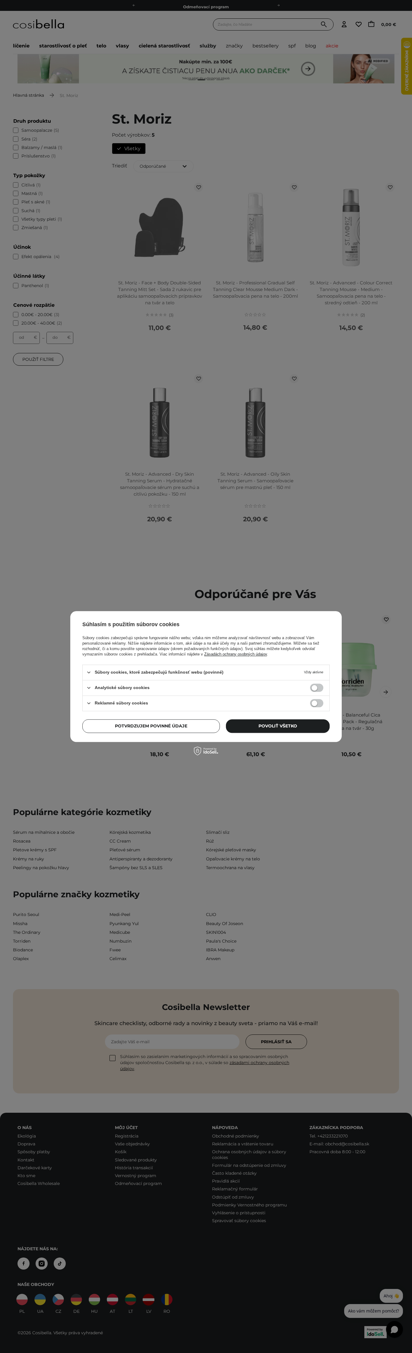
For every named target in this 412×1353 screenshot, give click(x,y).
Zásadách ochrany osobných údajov (235, 654)
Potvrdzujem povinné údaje (151, 726)
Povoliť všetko (277, 726)
